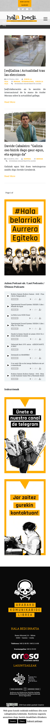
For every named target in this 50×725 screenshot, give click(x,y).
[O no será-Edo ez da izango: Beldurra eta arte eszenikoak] (8, 365)
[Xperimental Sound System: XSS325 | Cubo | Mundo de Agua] (8, 306)
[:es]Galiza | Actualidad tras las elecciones (24, 72)
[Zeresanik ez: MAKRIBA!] (8, 355)
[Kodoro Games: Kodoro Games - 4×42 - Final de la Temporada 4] (8, 296)
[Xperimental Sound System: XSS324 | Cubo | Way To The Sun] (8, 325)
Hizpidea (27, 159)
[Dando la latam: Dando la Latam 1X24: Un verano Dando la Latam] (8, 335)
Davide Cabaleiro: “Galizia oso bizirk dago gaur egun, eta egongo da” (24, 150)
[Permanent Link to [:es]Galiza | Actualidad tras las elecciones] (25, 51)
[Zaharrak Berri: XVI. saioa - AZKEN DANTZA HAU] (8, 346)
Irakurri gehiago (34, 721)
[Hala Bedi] (22, 18)
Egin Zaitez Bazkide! (24, 3)
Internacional (28, 81)
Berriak (17, 81)
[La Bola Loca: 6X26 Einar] (8, 316)
